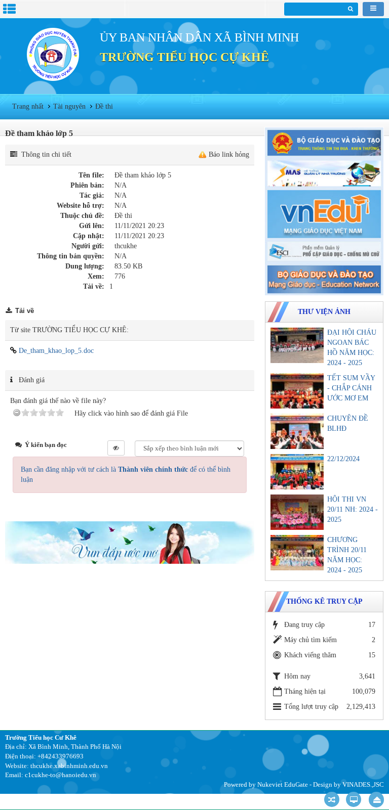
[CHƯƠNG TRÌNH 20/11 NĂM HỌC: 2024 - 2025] (297, 552)
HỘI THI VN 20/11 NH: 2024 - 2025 (352, 509)
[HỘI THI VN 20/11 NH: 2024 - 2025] (297, 512)
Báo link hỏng (229, 154)
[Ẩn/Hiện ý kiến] (116, 448)
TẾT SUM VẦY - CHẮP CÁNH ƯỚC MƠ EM (351, 388)
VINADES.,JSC (363, 784)
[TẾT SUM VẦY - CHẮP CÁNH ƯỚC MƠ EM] (297, 391)
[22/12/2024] (297, 471)
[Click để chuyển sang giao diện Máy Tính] (353, 799)
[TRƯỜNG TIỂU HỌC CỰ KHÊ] (53, 54)
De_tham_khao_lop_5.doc (55, 350)
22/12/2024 (343, 459)
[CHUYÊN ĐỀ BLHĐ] (297, 431)
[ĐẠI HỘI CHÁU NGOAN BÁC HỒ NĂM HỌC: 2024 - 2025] (297, 345)
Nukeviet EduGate (282, 784)
